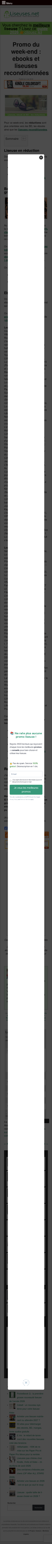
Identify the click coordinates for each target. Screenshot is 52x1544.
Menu (9, 3)
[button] (4, 3)
